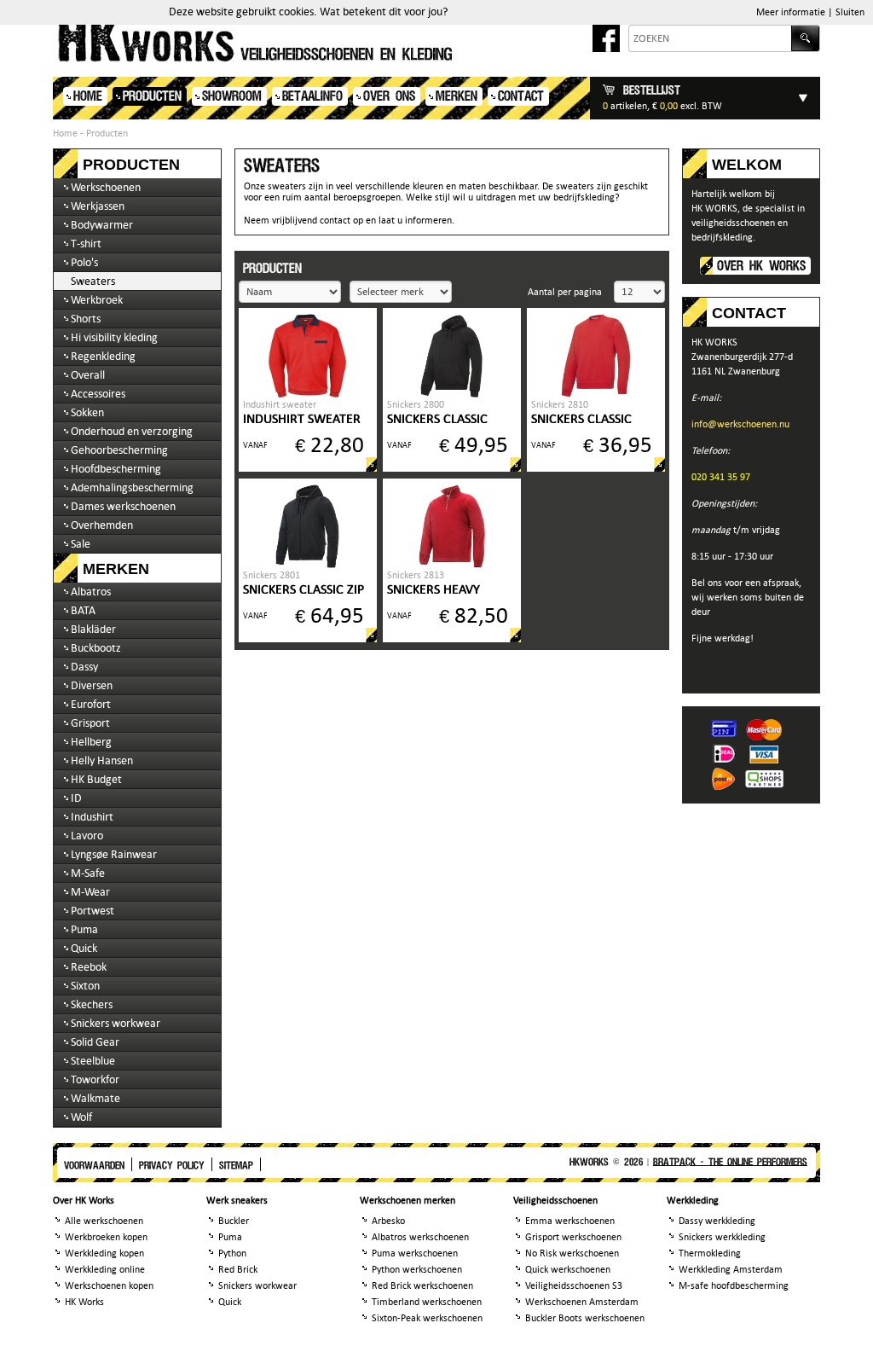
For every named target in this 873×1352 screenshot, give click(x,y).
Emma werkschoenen (570, 1221)
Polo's (84, 262)
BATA (83, 610)
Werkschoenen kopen (109, 1285)
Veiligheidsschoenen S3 (573, 1285)
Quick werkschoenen (567, 1269)
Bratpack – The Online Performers (730, 1163)
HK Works (84, 1302)
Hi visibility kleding (114, 337)
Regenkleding (103, 356)
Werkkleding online (105, 1269)
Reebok (89, 966)
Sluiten (849, 12)
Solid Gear (95, 1042)
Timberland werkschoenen (427, 1302)
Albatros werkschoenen (420, 1237)
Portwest (92, 910)
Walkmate (95, 1098)
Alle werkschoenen (104, 1221)
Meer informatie (790, 12)
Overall (88, 374)
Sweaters (93, 281)
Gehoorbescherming (119, 450)
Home (65, 133)
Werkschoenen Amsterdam (582, 1302)
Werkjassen (97, 206)
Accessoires (98, 393)
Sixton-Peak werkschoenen (427, 1318)
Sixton (85, 985)
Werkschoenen (106, 187)
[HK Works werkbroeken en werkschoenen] (342, 42)
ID (76, 798)
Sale (80, 543)
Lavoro (87, 835)
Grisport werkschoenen (573, 1237)
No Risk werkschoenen (572, 1253)
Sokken (87, 412)
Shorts (86, 318)
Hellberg (91, 741)
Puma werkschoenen (415, 1253)
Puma (84, 929)
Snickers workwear (115, 1023)
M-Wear (90, 891)
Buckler (233, 1221)
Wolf (81, 1117)
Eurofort (91, 704)
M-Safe (88, 873)
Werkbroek (97, 299)
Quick (84, 948)
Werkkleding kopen (104, 1253)
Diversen (92, 685)
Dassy (84, 666)
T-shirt (86, 243)
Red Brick (237, 1269)
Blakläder (93, 629)
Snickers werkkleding (722, 1237)
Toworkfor (95, 1079)
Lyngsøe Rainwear (114, 854)
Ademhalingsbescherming (132, 487)
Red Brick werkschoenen (422, 1285)
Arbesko (388, 1221)
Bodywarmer (102, 224)
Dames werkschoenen (123, 506)
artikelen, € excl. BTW (662, 98)
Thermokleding (710, 1253)
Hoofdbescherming (116, 468)
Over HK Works (761, 266)
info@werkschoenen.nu (740, 424)
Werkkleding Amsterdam (731, 1269)
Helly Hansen (102, 760)
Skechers (92, 1004)
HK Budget (96, 779)
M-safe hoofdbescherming (734, 1285)
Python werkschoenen (417, 1269)
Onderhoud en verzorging (132, 431)
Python (232, 1253)
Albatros (91, 591)
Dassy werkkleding (717, 1221)
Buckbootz (96, 647)
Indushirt (92, 816)
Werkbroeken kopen (106, 1237)
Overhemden (102, 525)
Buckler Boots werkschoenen (585, 1318)
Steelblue (93, 1060)
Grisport (90, 723)
